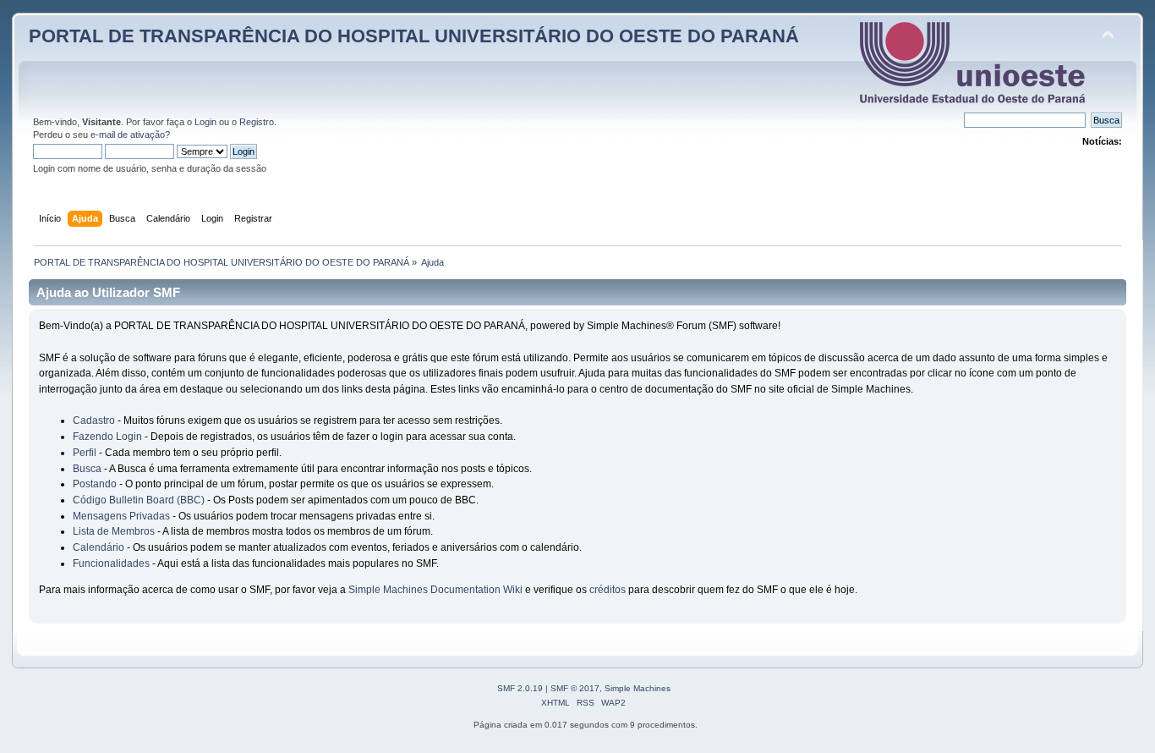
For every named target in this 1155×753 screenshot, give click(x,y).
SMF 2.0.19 (520, 688)
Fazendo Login (107, 436)
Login (205, 122)
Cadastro (94, 420)
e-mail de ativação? (130, 134)
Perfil (84, 453)
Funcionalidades (111, 563)
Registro (256, 122)
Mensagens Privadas (121, 516)
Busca (87, 469)
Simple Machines (638, 688)
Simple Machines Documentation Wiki (435, 590)
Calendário (98, 547)
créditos (607, 590)
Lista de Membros (114, 531)
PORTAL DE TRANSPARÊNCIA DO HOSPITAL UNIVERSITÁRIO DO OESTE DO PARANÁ (414, 36)
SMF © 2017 (574, 688)
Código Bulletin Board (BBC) (139, 500)
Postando (95, 484)
